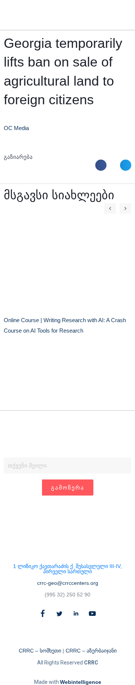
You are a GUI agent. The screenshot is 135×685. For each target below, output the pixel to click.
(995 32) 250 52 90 (67, 595)
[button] (111, 15)
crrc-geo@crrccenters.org (67, 583)
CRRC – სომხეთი (40, 651)
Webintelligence (80, 682)
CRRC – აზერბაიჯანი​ (91, 651)
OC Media (16, 128)
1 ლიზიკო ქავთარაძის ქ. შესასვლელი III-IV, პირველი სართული (67, 568)
